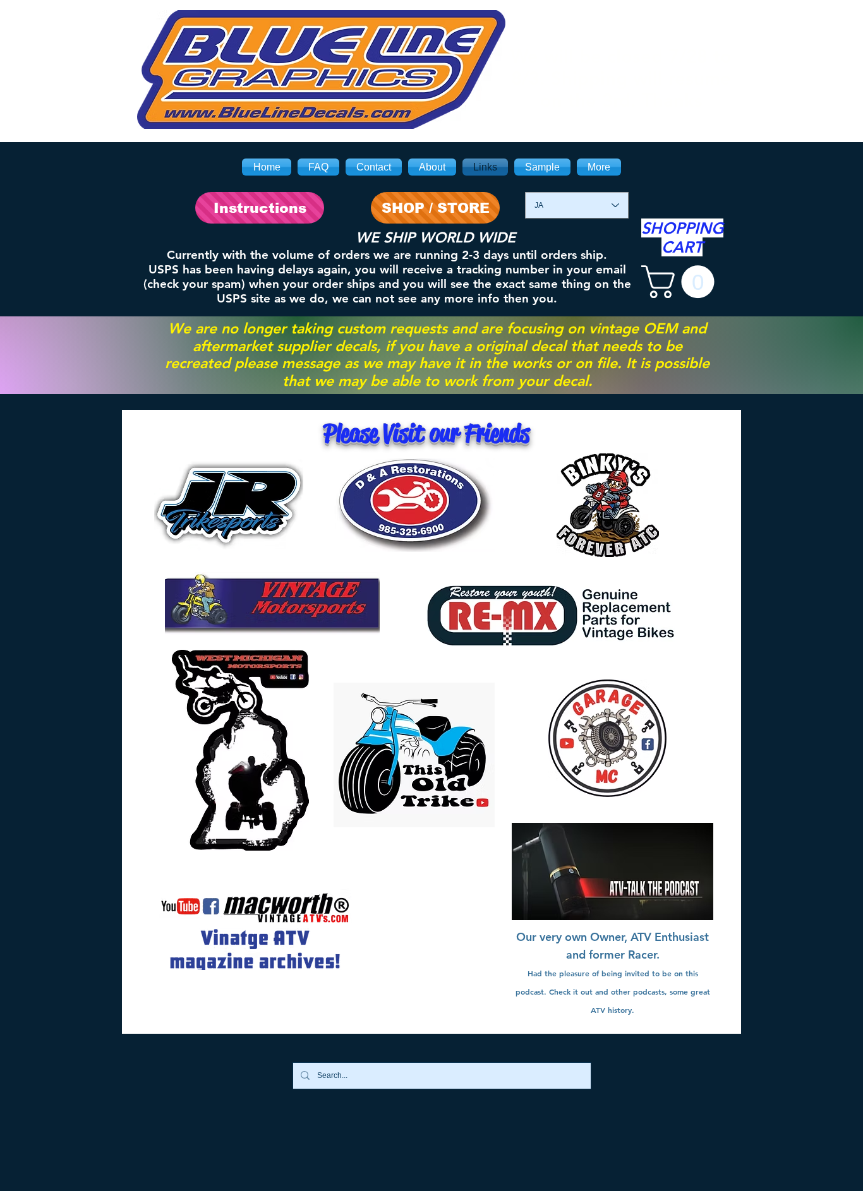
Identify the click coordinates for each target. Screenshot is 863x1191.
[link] (681, 281)
